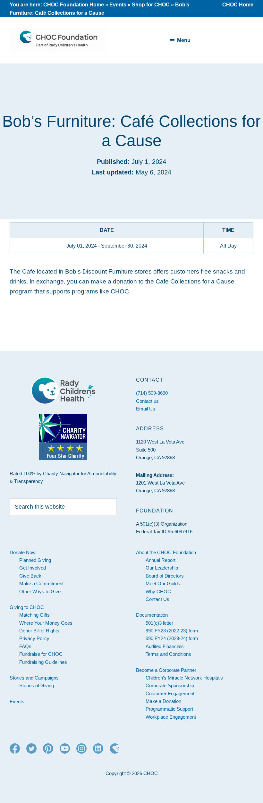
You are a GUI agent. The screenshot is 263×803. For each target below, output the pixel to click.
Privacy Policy (34, 638)
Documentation (152, 615)
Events (117, 4)
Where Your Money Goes (45, 623)
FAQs (25, 646)
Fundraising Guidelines (43, 662)
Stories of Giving (36, 685)
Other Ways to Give (40, 591)
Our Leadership (162, 568)
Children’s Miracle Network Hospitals (184, 677)
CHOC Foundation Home (73, 4)
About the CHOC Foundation (166, 552)
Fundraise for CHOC (41, 654)
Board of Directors (165, 576)
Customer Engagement (170, 693)
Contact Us (157, 599)
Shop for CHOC (151, 4)
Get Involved (32, 568)
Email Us (145, 408)
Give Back (30, 576)
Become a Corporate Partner (166, 670)
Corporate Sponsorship (170, 685)
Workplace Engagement (171, 717)
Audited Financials (165, 646)
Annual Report (160, 560)
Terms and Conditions (168, 654)
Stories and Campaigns (34, 677)
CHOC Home (237, 4)
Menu (184, 40)
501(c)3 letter (159, 623)
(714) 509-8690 (152, 393)
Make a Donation (163, 701)
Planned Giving (35, 560)
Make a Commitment (41, 583)
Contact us (147, 401)
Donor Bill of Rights (39, 630)
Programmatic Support (169, 709)
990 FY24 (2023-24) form (172, 638)
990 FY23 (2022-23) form (172, 630)
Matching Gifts (34, 615)
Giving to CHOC (27, 607)
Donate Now (23, 552)
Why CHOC (158, 591)
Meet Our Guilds (163, 583)
